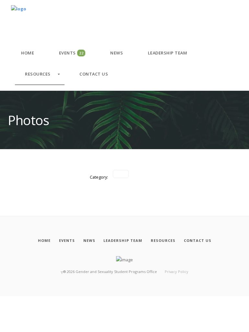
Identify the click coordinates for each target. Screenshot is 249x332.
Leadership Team (167, 53)
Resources (38, 74)
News (116, 53)
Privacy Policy (176, 271)
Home (27, 53)
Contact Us (93, 74)
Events (71, 53)
